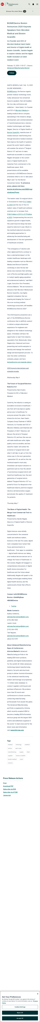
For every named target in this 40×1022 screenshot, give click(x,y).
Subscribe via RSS (9, 789)
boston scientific (20, 755)
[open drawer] (37, 4)
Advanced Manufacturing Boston (18, 68)
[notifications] (33, 4)
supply (21, 752)
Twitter (13, 606)
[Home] (9, 4)
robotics (10, 763)
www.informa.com (17, 730)
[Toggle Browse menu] (33, 11)
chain (28, 752)
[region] (20, 1006)
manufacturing (12, 752)
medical (10, 744)
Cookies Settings (20, 1007)
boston (10, 748)
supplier (10, 755)
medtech (27, 744)
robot (21, 759)
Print (5, 783)
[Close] (38, 994)
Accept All (20, 1018)
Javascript (7, 795)
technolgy (18, 744)
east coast (18, 748)
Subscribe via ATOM (10, 792)
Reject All (20, 1012)
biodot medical (12, 759)
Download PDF (8, 786)
